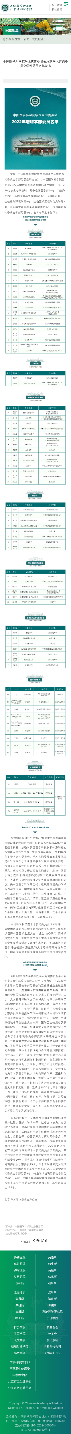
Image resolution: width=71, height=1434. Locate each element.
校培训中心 (52, 1353)
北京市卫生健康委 (19, 1381)
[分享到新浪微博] (42, 1240)
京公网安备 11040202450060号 (35, 1425)
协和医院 (19, 1257)
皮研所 (52, 1292)
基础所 (19, 1283)
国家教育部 (19, 1375)
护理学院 (52, 1318)
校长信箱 (57, 9)
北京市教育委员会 (19, 1388)
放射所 (19, 1311)
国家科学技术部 (19, 1362)
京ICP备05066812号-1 (35, 1429)
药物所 (52, 1257)
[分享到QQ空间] (46, 1240)
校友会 (52, 1333)
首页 (27, 39)
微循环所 (19, 1292)
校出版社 (52, 1340)
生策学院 (19, 1333)
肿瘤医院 (19, 1270)
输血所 (52, 1298)
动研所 (52, 1283)
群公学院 (19, 1327)
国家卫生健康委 (19, 1368)
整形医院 (19, 1276)
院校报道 (38, 39)
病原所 (19, 1298)
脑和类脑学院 (19, 1346)
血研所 (19, 1305)
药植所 (52, 1270)
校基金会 (52, 1327)
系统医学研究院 (52, 1311)
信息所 (52, 1276)
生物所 (52, 1305)
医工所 (19, 1318)
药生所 (52, 1263)
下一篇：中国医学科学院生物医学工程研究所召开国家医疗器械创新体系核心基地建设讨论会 (24, 1230)
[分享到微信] (38, 1240)
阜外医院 (19, 1263)
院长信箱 (57, 5)
